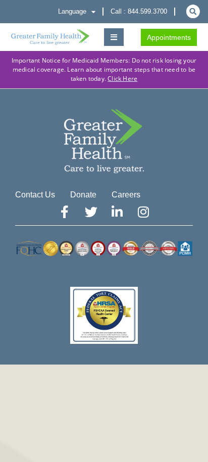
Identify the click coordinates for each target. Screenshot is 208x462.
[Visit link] (50, 37)
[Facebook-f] (64, 211)
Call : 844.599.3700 (139, 11)
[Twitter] (90, 211)
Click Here (122, 78)
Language (72, 11)
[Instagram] (143, 211)
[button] (114, 37)
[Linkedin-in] (117, 211)
